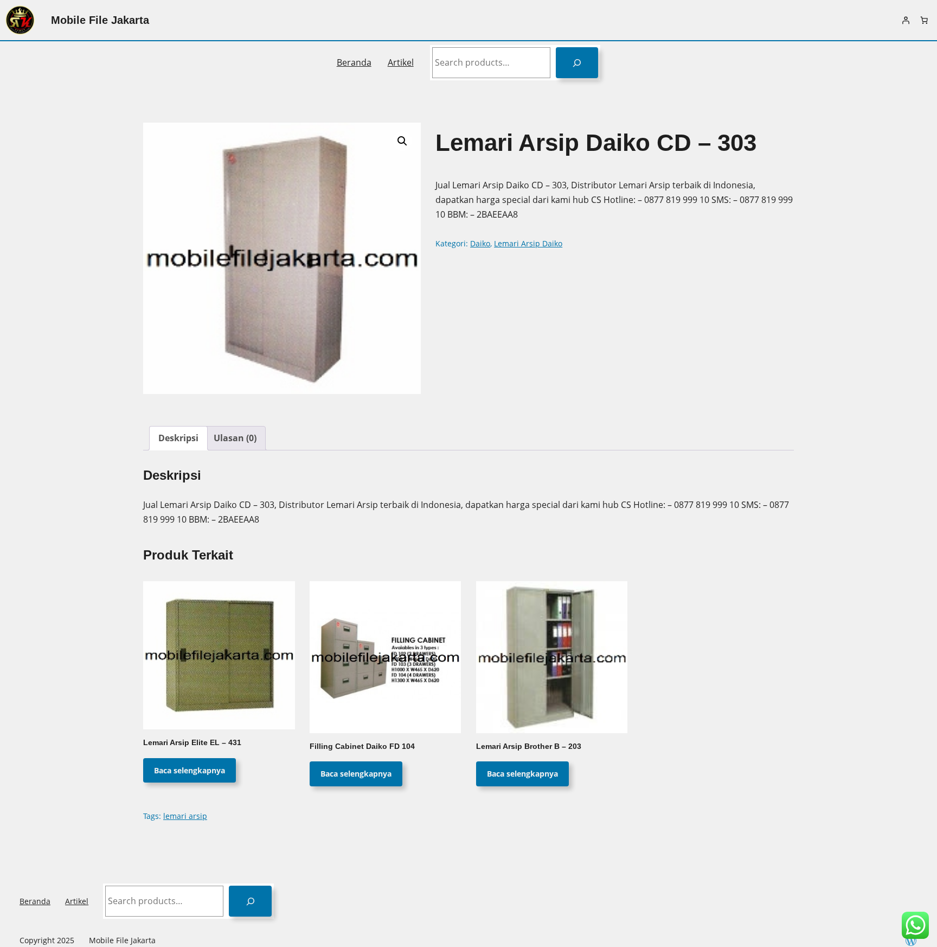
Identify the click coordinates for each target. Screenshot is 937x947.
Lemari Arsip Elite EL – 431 (192, 743)
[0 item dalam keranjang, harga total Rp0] (924, 20)
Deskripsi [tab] (178, 438)
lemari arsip (185, 816)
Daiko (480, 243)
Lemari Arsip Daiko (528, 243)
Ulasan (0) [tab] (235, 438)
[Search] (577, 62)
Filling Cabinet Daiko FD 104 (362, 746)
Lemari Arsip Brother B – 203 (528, 746)
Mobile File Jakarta (100, 20)
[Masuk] (905, 20)
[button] (402, 141)
